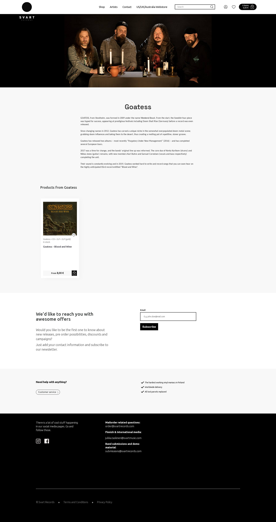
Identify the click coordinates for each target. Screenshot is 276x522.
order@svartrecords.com (119, 426)
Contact (127, 6)
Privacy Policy (104, 502)
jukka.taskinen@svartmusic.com (123, 437)
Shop (102, 6)
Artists (113, 6)
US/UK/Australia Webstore (152, 6)
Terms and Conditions (75, 502)
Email (142, 310)
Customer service (47, 392)
